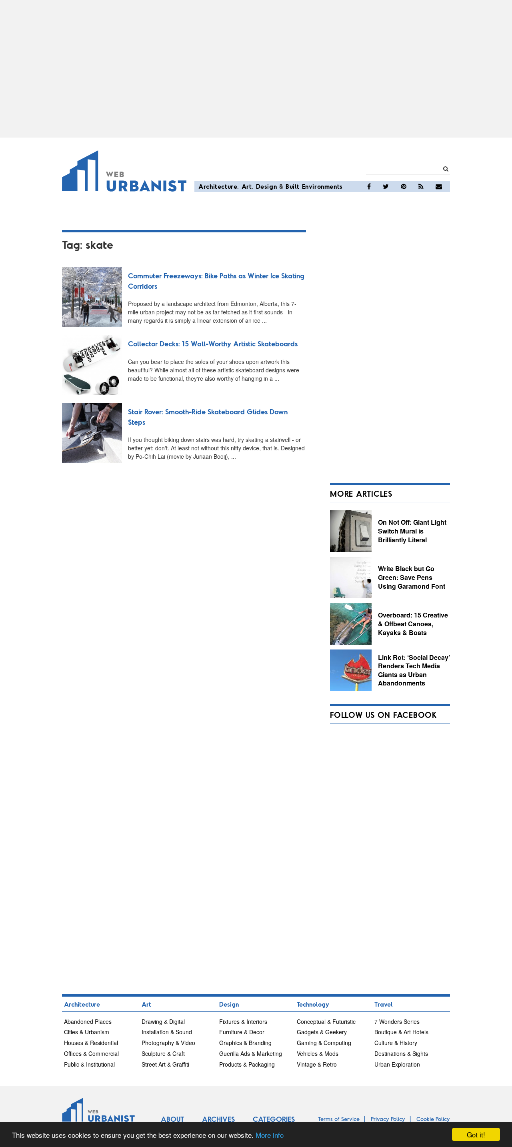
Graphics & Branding (245, 1043)
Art (247, 186)
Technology (313, 1004)
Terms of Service (339, 1118)
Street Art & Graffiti (165, 1064)
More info (270, 1135)
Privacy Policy (388, 1118)
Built (293, 186)
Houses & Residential (91, 1043)
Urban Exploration (397, 1064)
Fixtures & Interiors (243, 1021)
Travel (383, 1004)
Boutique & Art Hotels (401, 1032)
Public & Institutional (89, 1064)
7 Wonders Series (397, 1021)
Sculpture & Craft (163, 1053)
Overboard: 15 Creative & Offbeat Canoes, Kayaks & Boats (413, 623)
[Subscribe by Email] (439, 186)
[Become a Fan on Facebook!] (369, 186)
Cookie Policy (433, 1118)
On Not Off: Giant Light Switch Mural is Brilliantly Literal (412, 531)
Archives (218, 1119)
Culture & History (395, 1043)
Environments (322, 186)
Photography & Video (168, 1043)
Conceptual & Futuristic (326, 1021)
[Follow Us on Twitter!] (386, 186)
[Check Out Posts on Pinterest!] (403, 186)
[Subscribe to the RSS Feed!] (421, 186)
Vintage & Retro (317, 1064)
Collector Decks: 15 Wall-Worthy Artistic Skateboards (213, 343)
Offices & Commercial (91, 1053)
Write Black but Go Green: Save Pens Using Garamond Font (411, 577)
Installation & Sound (167, 1032)
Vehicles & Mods (317, 1053)
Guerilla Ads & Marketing (250, 1053)
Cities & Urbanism (86, 1032)
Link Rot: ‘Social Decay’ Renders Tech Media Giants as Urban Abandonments (414, 670)
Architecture (217, 186)
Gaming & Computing (324, 1043)
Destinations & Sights (401, 1053)
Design (266, 186)
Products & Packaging (247, 1064)
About (172, 1119)
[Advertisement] (256, 69)
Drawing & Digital (163, 1021)
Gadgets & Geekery (322, 1032)
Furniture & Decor (241, 1032)
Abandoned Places (88, 1021)
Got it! (476, 1134)
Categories (274, 1119)
